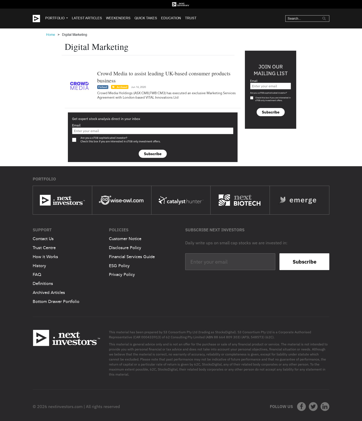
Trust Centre (44, 247)
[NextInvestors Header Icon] (181, 4)
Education (171, 18)
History (39, 265)
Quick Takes (145, 18)
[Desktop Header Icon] (39, 18)
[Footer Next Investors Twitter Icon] (313, 406)
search (324, 18)
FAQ (37, 274)
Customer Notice (125, 238)
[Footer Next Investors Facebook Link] (301, 406)
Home (50, 34)
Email (76, 125)
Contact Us (43, 238)
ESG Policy (119, 265)
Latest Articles (87, 18)
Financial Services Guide (132, 256)
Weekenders (118, 18)
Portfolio (55, 18)
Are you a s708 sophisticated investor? (268, 92)
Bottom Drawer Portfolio (56, 301)
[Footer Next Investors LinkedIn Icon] (325, 406)
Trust (191, 18)
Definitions (43, 283)
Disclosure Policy (125, 247)
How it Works (45, 256)
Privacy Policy (122, 274)
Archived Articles (49, 292)
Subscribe (153, 153)
